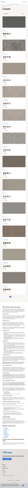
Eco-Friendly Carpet (6, 429)
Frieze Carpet (5, 430)
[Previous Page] (8, 297)
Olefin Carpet (5, 432)
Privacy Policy (14, 482)
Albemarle (4, 76)
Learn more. (3, 486)
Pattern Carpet (6, 433)
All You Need (5, 146)
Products (4, 464)
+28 (11, 196)
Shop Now (4, 35)
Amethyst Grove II (5, 262)
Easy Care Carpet (6, 428)
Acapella (4, 53)
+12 (11, 289)
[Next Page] (19, 297)
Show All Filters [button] (5, 13)
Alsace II (4, 216)
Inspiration (4, 466)
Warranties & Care (5, 468)
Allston (4, 169)
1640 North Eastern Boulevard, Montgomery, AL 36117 (8, 475)
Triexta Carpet (5, 437)
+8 (11, 103)
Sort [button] (23, 13)
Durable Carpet (6, 427)
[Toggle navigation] (26, 2)
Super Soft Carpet (6, 436)
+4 (11, 33)
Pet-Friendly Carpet (6, 434)
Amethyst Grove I (5, 239)
